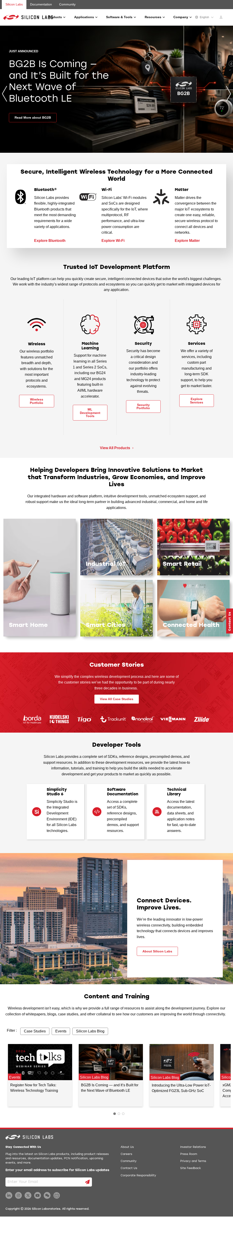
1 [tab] (114, 1113)
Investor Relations (193, 1147)
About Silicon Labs (157, 951)
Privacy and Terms (193, 1161)
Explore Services (196, 400)
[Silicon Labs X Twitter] (28, 1195)
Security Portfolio (143, 406)
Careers (126, 1154)
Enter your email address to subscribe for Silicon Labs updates (57, 1170)
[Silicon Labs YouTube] (37, 1195)
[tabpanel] (40, 1075)
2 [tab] (119, 1113)
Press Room (188, 1154)
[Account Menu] (221, 17)
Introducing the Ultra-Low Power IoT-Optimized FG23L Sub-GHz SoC (181, 1088)
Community (67, 4)
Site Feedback (190, 1168)
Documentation (41, 4)
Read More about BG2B (33, 117)
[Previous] (4, 93)
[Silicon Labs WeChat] (47, 1195)
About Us (127, 1147)
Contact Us (129, 1168)
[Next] (228, 93)
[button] (229, 621)
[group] (116, 89)
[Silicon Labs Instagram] (18, 1195)
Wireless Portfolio (36, 401)
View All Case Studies (116, 699)
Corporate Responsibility (138, 1175)
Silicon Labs (14, 4)
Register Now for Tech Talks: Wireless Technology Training (34, 1087)
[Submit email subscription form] (87, 1182)
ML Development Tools (90, 413)
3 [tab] (123, 1113)
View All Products (115, 448)
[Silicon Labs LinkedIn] (8, 1195)
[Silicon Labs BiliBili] (56, 1195)
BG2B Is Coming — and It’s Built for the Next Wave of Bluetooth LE (109, 1087)
